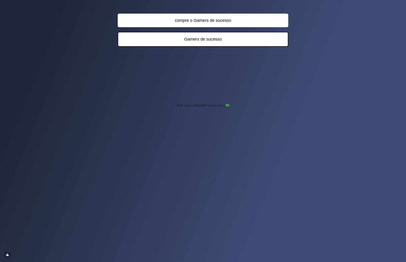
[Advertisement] (203, 77)
